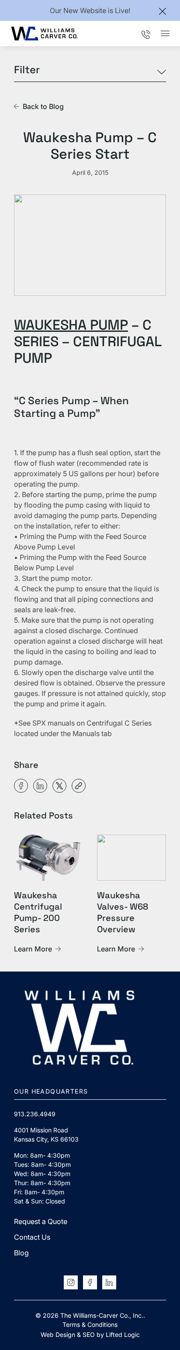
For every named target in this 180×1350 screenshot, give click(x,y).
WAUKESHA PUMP (71, 325)
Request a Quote (40, 1221)
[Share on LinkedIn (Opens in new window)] (40, 786)
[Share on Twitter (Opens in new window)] (59, 786)
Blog (21, 1252)
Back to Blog (43, 106)
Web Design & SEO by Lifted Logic (90, 1334)
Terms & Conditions (90, 1324)
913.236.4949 (34, 1114)
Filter (27, 70)
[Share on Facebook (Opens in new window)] (21, 786)
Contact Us (32, 1237)
